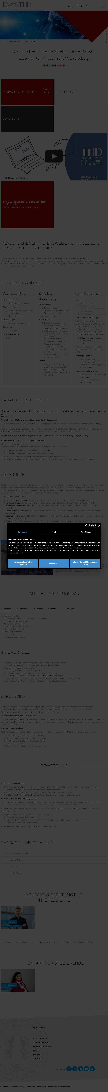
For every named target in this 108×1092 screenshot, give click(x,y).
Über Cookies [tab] (86, 532)
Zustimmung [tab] (22, 532)
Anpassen (53, 563)
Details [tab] (54, 532)
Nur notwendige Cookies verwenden (23, 563)
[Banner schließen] (99, 526)
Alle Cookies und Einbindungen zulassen (85, 563)
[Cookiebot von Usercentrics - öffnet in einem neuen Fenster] (87, 525)
